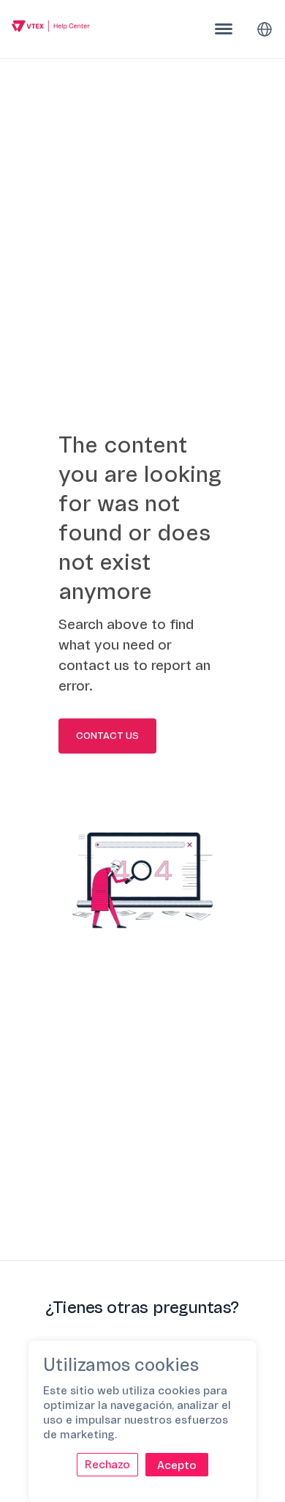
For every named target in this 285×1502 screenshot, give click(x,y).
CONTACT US (107, 736)
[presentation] (223, 29)
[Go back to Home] (51, 28)
